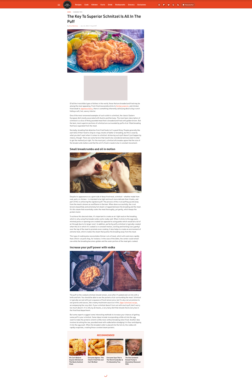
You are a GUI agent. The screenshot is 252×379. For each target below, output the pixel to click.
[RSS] (178, 4)
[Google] (173, 4)
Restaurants (120, 4)
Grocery (131, 4)
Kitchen (94, 4)
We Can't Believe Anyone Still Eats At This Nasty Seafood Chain (76, 361)
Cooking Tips (77, 12)
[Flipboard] (163, 4)
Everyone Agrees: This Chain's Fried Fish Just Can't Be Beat (96, 360)
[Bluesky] (168, 4)
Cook (86, 4)
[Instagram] (159, 4)
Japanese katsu (87, 108)
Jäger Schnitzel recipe (128, 302)
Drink (110, 4)
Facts (103, 4)
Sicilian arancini (122, 106)
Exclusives (141, 4)
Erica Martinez (73, 26)
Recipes (78, 4)
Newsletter (189, 5)
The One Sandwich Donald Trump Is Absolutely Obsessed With (132, 361)
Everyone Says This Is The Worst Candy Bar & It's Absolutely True (115, 360)
